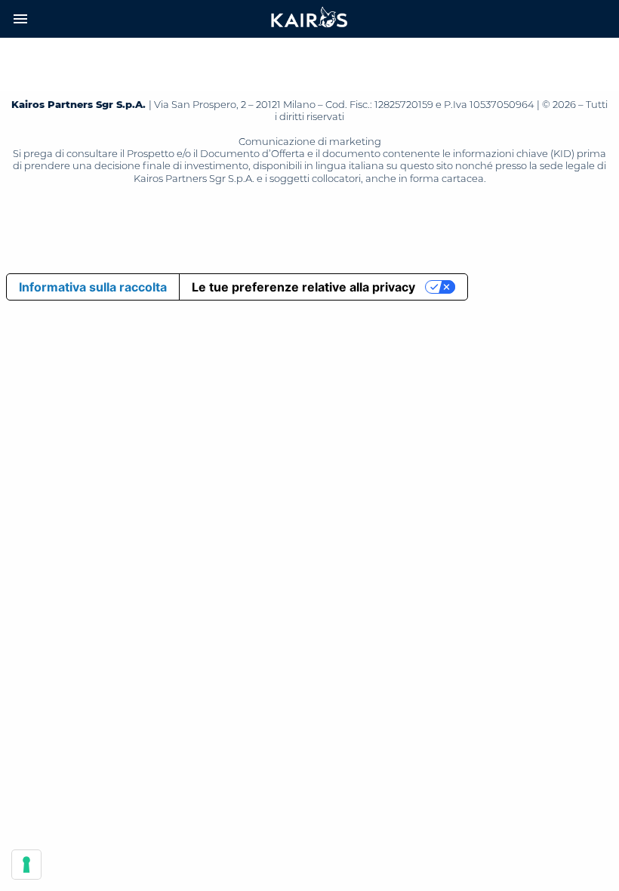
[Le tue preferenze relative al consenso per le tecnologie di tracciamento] (26, 864)
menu (20, 19)
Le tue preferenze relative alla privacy (303, 286)
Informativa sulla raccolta (93, 286)
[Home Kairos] (309, 19)
